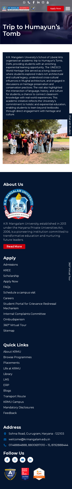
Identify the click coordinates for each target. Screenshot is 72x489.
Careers (8, 298)
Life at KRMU (12, 368)
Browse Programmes (17, 357)
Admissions (10, 264)
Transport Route (14, 396)
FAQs (6, 287)
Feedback (10, 413)
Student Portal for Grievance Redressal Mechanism (29, 306)
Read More (14, 246)
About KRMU (12, 351)
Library (7, 374)
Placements (11, 362)
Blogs (7, 390)
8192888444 (59, 445)
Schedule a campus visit (19, 292)
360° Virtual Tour (69, 271)
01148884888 (18, 445)
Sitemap (8, 330)
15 (49, 445)
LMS (6, 379)
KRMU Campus (13, 401)
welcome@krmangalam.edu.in (29, 439)
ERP (6, 385)
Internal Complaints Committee (24, 313)
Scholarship (11, 276)
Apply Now (55, 8)
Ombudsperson (14, 319)
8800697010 (36, 445)
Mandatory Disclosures (18, 407)
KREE (7, 270)
